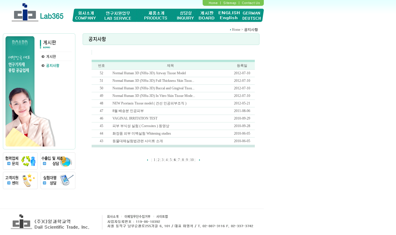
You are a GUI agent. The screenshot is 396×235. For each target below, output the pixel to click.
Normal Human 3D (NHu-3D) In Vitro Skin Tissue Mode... (153, 96)
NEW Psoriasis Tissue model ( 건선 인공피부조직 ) (149, 103)
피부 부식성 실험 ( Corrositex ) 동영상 (140, 126)
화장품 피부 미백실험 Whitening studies (141, 133)
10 (192, 160)
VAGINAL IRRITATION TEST (134, 118)
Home (236, 30)
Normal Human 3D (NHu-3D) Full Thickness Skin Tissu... (153, 81)
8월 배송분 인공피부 (128, 111)
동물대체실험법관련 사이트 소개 (137, 141)
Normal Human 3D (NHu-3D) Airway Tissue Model (149, 73)
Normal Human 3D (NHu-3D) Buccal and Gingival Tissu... (153, 88)
